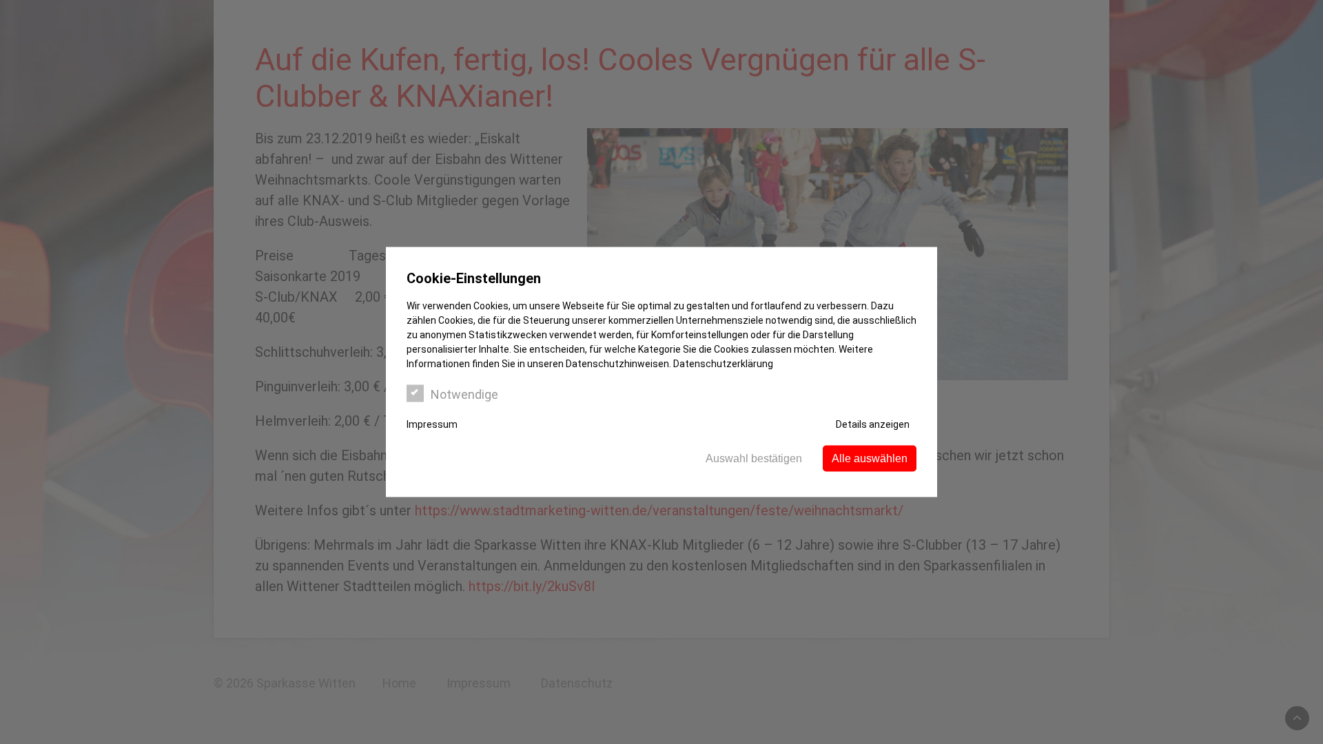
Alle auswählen (869, 458)
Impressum (432, 424)
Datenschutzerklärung (723, 363)
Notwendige (464, 394)
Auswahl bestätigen (754, 458)
